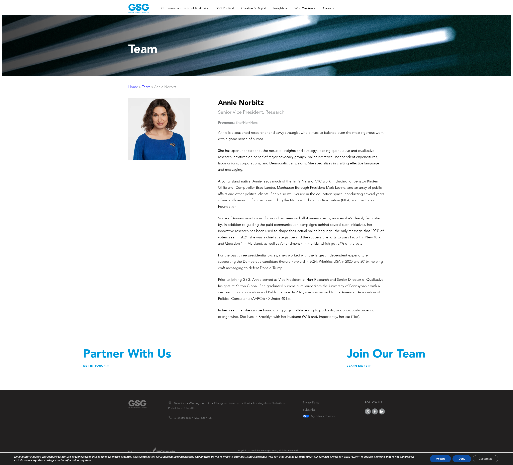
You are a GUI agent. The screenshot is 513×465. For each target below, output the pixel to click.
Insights (278, 8)
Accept (440, 459)
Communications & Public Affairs (184, 8)
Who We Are (304, 8)
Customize (485, 459)
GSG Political (224, 8)
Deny (461, 459)
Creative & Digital (253, 8)
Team (146, 87)
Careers (328, 8)
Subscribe (309, 409)
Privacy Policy (311, 402)
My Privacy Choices (323, 416)
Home (133, 87)
